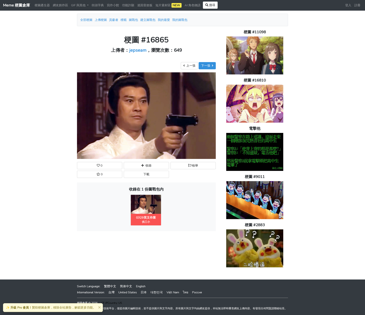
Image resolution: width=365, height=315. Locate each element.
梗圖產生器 (42, 5)
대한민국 (157, 292)
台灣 (111, 292)
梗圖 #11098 (255, 32)
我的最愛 (164, 20)
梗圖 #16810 (255, 80)
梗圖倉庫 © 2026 (87, 303)
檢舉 (194, 165)
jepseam (138, 50)
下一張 (206, 66)
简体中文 (126, 286)
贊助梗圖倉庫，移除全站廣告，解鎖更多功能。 (51, 308)
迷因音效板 (144, 5)
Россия (197, 292)
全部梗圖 (86, 20)
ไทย (185, 292)
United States (127, 292)
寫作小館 (113, 5)
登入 (348, 5)
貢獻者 (113, 20)
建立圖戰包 (148, 20)
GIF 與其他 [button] (78, 5)
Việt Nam (173, 292)
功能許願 (128, 5)
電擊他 (254, 128)
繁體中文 (110, 286)
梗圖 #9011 (255, 176)
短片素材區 (168, 5)
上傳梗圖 (101, 20)
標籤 (124, 20)
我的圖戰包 (179, 20)
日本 (144, 292)
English (140, 286)
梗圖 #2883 (255, 224)
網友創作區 (60, 5)
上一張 (190, 66)
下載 (146, 174)
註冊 (357, 5)
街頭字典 (98, 5)
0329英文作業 (146, 218)
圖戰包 (133, 20)
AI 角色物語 (193, 5)
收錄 (148, 165)
